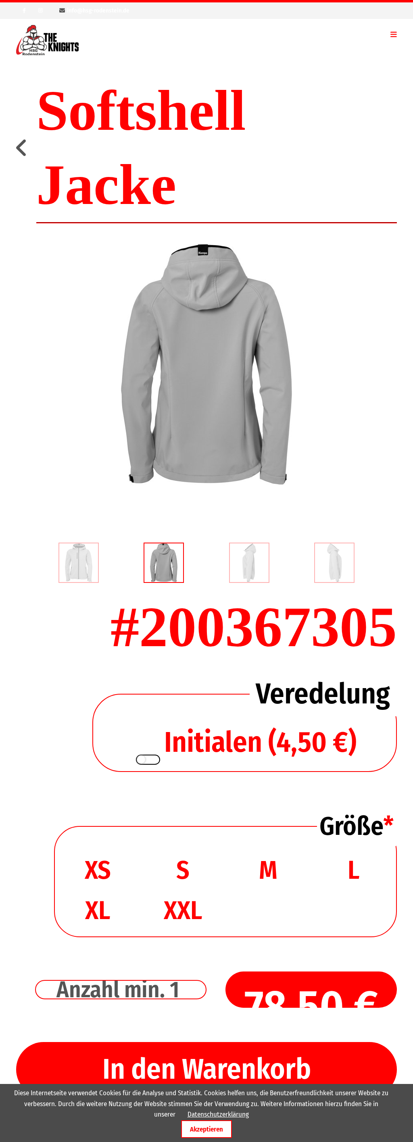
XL (97, 910)
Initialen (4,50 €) (260, 742)
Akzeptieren (206, 1129)
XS (98, 870)
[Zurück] (22, 148)
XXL (183, 910)
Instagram (40, 10)
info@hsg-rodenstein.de (98, 10)
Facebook (24, 10)
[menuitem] (78, 563)
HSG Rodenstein (47, 40)
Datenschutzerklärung (218, 1114)
